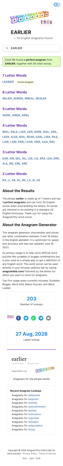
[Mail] (48, 318)
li (9, 180)
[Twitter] (26, 318)
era (42, 158)
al (18, 180)
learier (8, 81)
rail (22, 137)
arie (37, 141)
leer (5, 137)
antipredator (35, 425)
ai (33, 180)
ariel (25, 115)
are (24, 163)
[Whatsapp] (33, 318)
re (24, 180)
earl (39, 137)
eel (18, 158)
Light (31, 458)
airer (16, 115)
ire (11, 163)
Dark (38, 458)
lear (29, 141)
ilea (45, 141)
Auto (24, 458)
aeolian (32, 410)
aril (54, 131)
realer (41, 98)
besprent (33, 399)
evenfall (32, 402)
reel (5, 131)
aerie (6, 115)
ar (13, 180)
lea (49, 158)
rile (55, 137)
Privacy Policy (30, 453)
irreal (29, 98)
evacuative (34, 414)
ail (24, 158)
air (11, 158)
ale (5, 163)
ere (17, 163)
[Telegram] (41, 318)
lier (30, 131)
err (56, 158)
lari (13, 141)
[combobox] (31, 48)
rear (30, 137)
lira (47, 137)
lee (30, 158)
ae (38, 180)
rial (46, 131)
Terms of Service (47, 453)
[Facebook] (18, 318)
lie (36, 158)
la (29, 180)
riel (52, 141)
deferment (34, 395)
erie (21, 141)
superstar (33, 418)
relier (7, 98)
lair (5, 141)
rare (38, 131)
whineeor (33, 421)
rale (14, 131)
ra (4, 180)
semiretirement (37, 406)
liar (22, 131)
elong (31, 429)
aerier (18, 98)
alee (14, 137)
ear (5, 158)
